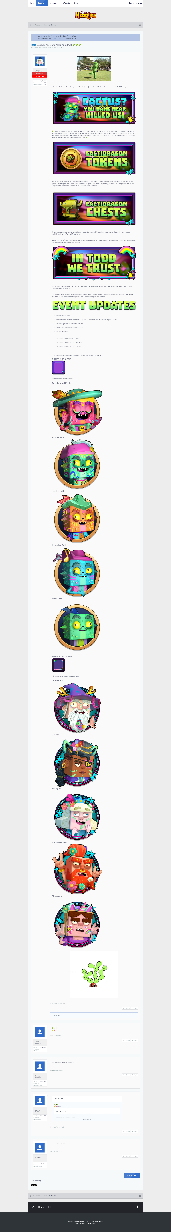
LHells (37, 1041)
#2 (137, 1036)
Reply (135, 1008)
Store (76, 3)
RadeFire (38, 1157)
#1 (137, 1003)
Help (49, 1207)
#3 (137, 1070)
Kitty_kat (38, 1110)
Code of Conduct (58, 38)
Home (32, 3)
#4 (137, 1127)
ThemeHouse (91, 1223)
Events (41, 47)
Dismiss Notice (139, 36)
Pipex (53, 1015)
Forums (41, 3)
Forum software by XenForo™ (85, 1221)
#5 (137, 1151)
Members (53, 3)
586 (45, 82)
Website (66, 3)
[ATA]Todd (52, 47)
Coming (37, 1076)
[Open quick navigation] (140, 25)
